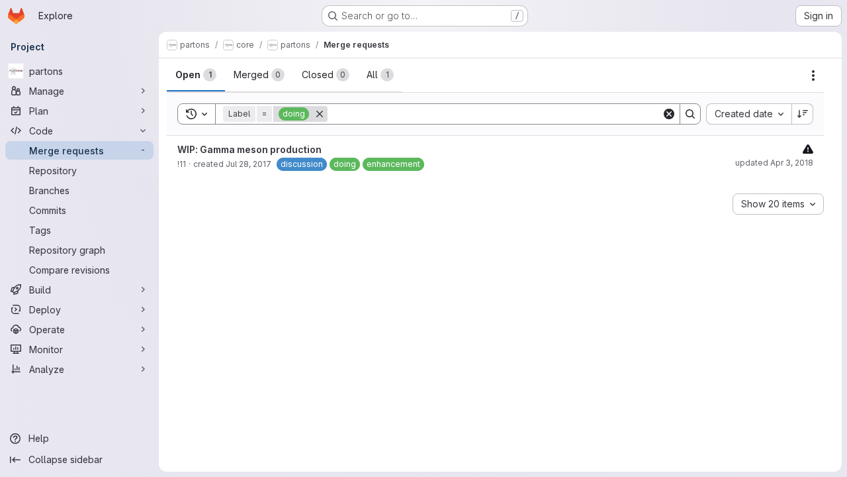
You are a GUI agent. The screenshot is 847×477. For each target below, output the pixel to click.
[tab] (196, 74)
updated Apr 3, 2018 (774, 163)
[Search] (690, 114)
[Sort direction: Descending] (802, 114)
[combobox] (748, 114)
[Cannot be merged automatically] (808, 148)
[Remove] (320, 114)
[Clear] (669, 114)
